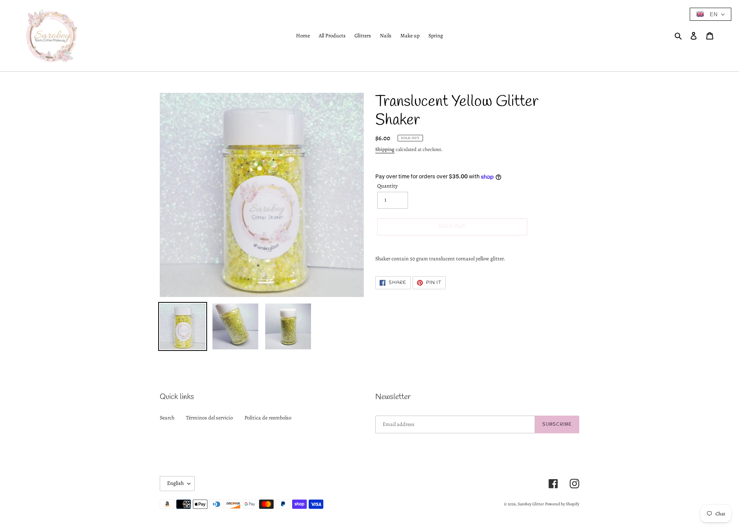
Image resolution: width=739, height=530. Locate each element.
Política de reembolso (267, 417)
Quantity (387, 186)
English (175, 483)
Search (167, 417)
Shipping (385, 149)
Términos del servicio (209, 417)
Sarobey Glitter (531, 504)
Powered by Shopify (562, 504)
